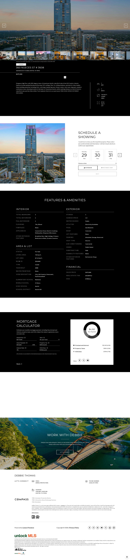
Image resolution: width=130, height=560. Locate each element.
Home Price (20, 337)
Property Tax (43, 342)
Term (41, 337)
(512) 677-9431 (93, 482)
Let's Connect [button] (65, 452)
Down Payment (21, 342)
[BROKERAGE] (113, 527)
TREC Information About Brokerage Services (44, 500)
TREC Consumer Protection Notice (41, 498)
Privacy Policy (74, 527)
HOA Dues (43, 348)
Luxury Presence (28, 527)
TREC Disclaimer (36, 502)
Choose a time (82, 163)
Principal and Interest (82, 345)
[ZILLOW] (109, 527)
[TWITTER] (105, 527)
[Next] (120, 155)
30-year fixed (43, 339)
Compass (63, 505)
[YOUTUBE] (101, 527)
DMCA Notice (35, 512)
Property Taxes (80, 348)
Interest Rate (20, 348)
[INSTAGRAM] (93, 527)
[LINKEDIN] (97, 527)
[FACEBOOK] (89, 527)
